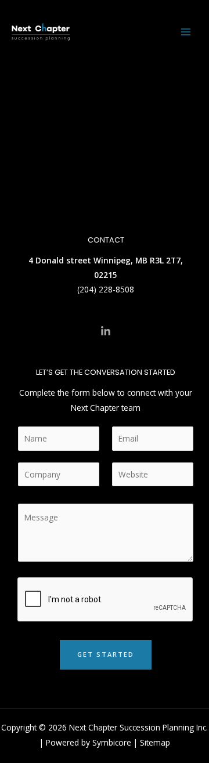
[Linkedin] (105, 331)
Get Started (105, 654)
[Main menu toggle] (186, 32)
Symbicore (111, 742)
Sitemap (155, 742)
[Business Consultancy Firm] (41, 32)
